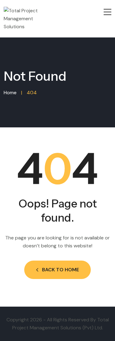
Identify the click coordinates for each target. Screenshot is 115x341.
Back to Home (60, 269)
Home (10, 92)
